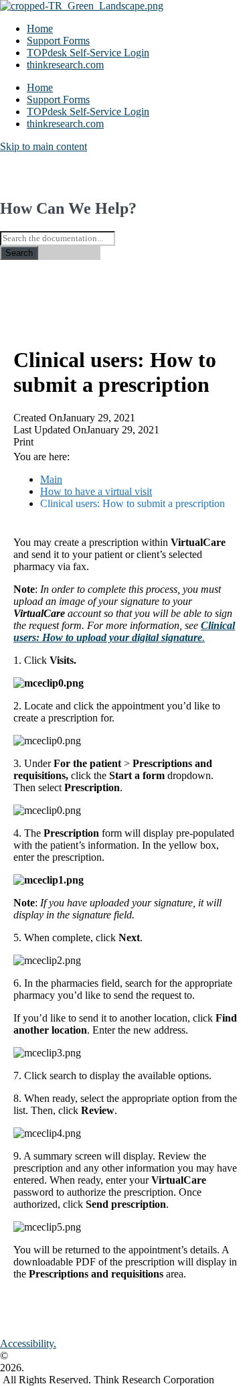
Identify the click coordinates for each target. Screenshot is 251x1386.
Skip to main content (43, 146)
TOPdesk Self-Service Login (88, 52)
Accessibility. (28, 1343)
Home (40, 28)
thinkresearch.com (65, 64)
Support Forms (58, 40)
